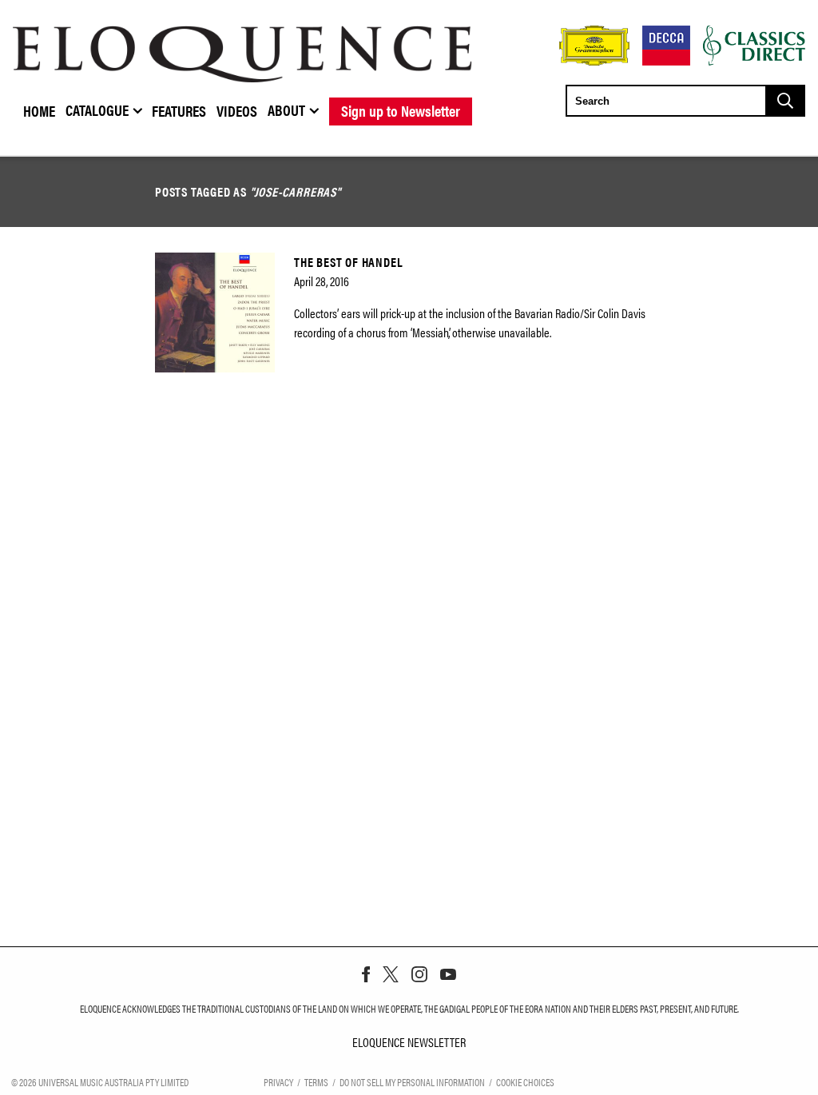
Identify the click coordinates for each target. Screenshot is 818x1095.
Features (179, 110)
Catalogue (97, 109)
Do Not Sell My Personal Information (412, 1081)
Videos (236, 110)
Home (39, 110)
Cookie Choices (525, 1081)
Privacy (278, 1081)
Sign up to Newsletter (400, 110)
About (286, 109)
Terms (316, 1081)
